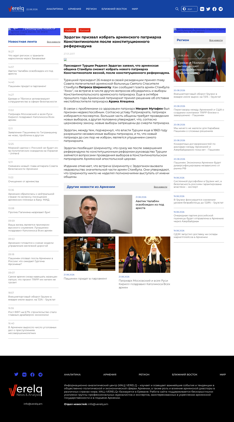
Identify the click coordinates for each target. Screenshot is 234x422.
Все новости (53, 42)
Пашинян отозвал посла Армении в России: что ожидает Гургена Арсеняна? (30, 261)
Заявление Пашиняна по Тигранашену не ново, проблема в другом (32, 134)
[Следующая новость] (200, 30)
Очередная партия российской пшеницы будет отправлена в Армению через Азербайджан (199, 218)
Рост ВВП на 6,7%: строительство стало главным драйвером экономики (32, 313)
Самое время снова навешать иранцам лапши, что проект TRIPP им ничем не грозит (32, 279)
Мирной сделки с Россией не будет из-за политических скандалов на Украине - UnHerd (33, 150)
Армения (74, 8)
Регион (91, 8)
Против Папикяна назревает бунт (29, 212)
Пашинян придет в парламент (27, 86)
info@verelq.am (33, 403)
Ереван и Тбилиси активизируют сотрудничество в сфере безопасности (32, 100)
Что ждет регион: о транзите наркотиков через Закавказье (26, 57)
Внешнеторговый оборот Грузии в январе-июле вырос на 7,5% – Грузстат (31, 298)
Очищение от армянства (23, 181)
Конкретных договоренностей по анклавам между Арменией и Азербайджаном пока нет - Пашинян (197, 146)
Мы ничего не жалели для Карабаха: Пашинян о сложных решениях (197, 130)
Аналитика (54, 8)
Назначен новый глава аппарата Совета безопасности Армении (33, 167)
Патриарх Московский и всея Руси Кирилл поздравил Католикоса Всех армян (31, 117)
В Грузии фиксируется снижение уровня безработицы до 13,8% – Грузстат (198, 201)
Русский (84, 30)
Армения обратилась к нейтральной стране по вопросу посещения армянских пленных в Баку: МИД (31, 197)
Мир (135, 8)
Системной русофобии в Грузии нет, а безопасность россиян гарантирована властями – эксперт (198, 184)
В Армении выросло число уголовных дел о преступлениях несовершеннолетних (32, 330)
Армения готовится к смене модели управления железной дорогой (31, 244)
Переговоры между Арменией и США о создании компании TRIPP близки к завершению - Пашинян (199, 112)
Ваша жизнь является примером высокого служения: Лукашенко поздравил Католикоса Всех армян (30, 227)
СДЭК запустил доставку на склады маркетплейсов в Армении (196, 236)
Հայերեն (70, 30)
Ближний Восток (114, 8)
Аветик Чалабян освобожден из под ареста (30, 72)
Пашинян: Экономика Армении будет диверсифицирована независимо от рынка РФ (197, 165)
